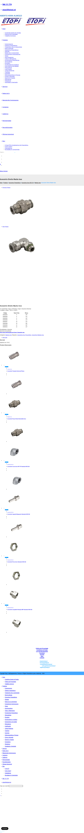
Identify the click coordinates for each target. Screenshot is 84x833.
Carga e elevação (9, 737)
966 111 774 (7, 4)
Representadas (6, 759)
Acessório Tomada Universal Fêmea (15, 371)
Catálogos (4, 757)
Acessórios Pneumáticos (15, 182)
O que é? (7, 768)
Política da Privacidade (10, 681)
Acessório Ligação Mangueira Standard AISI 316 (18, 514)
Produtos (5, 182)
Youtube (42, 654)
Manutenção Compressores (9, 753)
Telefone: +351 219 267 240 (42, 637)
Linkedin (42, 657)
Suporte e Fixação (9, 739)
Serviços (4, 748)
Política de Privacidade (42, 648)
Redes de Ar (5, 751)
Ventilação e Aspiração (10, 746)
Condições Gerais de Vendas (12, 679)
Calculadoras (8, 773)
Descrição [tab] (4, 337)
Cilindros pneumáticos (10, 690)
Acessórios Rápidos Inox (38, 335)
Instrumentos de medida (11, 722)
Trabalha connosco (9, 684)
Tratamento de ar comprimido (12, 693)
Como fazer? (8, 771)
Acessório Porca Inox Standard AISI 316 (16, 561)
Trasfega (7, 730)
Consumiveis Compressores (11, 704)
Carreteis (7, 733)
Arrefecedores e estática (11, 719)
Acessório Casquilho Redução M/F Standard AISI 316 (19, 609)
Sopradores (8, 742)
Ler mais (6, 366)
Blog (42, 656)
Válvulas (7, 699)
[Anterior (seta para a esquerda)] (0, 832)
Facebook (42, 653)
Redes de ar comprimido (11, 701)
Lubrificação (8, 726)
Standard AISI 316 (10, 464)
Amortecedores (9, 708)
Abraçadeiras (8, 715)
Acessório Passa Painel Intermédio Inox (16, 418)
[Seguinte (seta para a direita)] (1, 832)
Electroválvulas (8, 695)
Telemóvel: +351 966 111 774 (42, 638)
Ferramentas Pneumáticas (11, 713)
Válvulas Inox (9, 369)
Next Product (5, 226)
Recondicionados (6, 762)
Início (1, 182)
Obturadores (8, 724)
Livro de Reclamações (42, 651)
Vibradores (7, 744)
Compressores (8, 688)
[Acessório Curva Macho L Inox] (20, 264)
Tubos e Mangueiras (10, 710)
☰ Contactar (4, 828)
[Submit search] (14, 152)
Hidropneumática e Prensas (11, 735)
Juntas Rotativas (9, 728)
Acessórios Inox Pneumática (24, 335)
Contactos (4, 755)
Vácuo (6, 706)
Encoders (7, 717)
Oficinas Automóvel (7, 764)
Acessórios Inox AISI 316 (27, 182)
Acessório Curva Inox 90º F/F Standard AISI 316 (18, 466)
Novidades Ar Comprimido (11, 775)
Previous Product (6, 187)
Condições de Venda (42, 650)
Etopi (3, 677)
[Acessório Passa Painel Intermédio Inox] (20, 225)
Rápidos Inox (37, 182)
